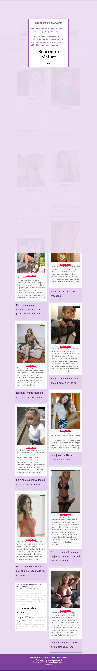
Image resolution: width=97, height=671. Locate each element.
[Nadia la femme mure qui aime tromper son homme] (31, 344)
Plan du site (48, 664)
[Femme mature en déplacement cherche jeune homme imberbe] (31, 256)
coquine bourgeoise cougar (38, 595)
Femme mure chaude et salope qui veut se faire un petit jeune (30, 570)
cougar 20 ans (27, 599)
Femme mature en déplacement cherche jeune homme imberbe (28, 309)
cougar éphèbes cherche (32, 614)
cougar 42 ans (36, 599)
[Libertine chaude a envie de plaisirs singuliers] (65, 590)
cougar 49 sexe (33, 597)
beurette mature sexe (30, 603)
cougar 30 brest (29, 626)
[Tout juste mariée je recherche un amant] (65, 411)
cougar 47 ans (24, 617)
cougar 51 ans (20, 593)
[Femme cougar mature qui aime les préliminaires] (31, 427)
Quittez (48, 63)
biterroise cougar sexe (30, 623)
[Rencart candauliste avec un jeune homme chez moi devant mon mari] (65, 492)
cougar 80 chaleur (24, 605)
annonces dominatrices (23, 586)
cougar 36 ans (20, 626)
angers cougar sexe (36, 605)
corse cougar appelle (39, 617)
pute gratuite (26, 584)
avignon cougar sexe (22, 597)
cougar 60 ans (22, 620)
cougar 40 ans (33, 601)
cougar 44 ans (32, 620)
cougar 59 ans (25, 595)
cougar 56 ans (28, 593)
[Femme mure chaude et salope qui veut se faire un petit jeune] (31, 516)
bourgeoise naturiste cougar (35, 624)
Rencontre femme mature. (57, 658)
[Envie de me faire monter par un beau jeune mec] (65, 325)
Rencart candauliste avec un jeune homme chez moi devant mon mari (65, 556)
